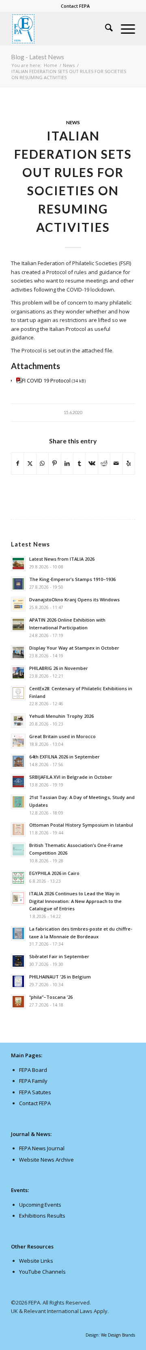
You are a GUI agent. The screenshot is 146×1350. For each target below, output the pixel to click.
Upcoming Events (40, 1204)
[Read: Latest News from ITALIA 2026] (18, 563)
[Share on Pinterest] (54, 463)
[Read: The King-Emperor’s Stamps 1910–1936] (18, 584)
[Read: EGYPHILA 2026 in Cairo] (18, 877)
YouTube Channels (42, 1271)
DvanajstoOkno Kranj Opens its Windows (74, 599)
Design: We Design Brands (110, 1335)
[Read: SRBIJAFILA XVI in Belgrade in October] (18, 781)
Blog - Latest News (37, 56)
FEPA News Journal (41, 1148)
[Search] (105, 29)
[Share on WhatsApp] (42, 463)
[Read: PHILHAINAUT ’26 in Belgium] (18, 981)
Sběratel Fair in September (59, 956)
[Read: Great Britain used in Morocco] (18, 741)
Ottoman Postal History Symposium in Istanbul (81, 825)
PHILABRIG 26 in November (58, 668)
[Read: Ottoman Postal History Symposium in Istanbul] (18, 829)
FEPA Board (33, 1070)
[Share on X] (30, 463)
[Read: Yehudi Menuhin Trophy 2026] (18, 720)
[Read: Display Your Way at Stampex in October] (18, 652)
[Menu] (124, 29)
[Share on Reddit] (104, 463)
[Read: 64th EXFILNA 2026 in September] (18, 761)
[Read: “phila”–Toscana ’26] (18, 1001)
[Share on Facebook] (17, 463)
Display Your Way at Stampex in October (74, 648)
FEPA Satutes (35, 1092)
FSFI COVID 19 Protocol (43, 380)
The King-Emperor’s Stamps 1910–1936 (72, 579)
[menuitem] (75, 6)
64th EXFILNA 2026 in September (64, 757)
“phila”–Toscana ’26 (51, 997)
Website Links (36, 1260)
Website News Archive (46, 1159)
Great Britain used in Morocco (62, 736)
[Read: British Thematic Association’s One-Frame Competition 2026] (18, 849)
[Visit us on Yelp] (129, 463)
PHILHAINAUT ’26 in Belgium (60, 977)
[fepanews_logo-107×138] (60, 29)
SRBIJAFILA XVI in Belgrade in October (70, 777)
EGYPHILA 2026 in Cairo (54, 873)
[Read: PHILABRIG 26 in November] (18, 672)
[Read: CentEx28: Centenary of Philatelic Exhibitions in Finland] (18, 693)
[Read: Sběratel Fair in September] (18, 961)
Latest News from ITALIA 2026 (61, 559)
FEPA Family (33, 1080)
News (73, 122)
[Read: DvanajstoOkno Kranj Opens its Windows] (18, 604)
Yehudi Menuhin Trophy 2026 (61, 716)
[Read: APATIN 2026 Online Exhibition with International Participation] (18, 624)
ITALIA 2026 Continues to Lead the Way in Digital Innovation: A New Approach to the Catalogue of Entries (75, 901)
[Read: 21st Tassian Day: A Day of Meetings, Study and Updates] (18, 802)
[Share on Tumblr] (79, 463)
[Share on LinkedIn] (67, 463)
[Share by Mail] (116, 463)
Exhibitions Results (42, 1215)
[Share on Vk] (91, 463)
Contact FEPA (75, 6)
